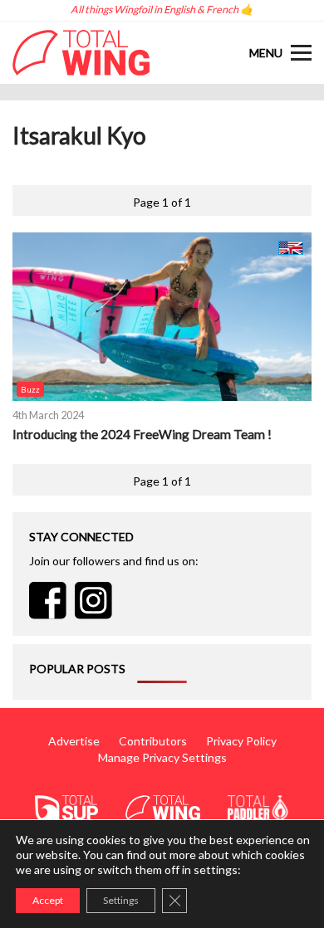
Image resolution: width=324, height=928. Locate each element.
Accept (47, 900)
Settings (121, 900)
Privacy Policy (241, 741)
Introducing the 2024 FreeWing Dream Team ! (142, 434)
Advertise (74, 741)
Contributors (153, 741)
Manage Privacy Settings (162, 757)
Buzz (30, 389)
